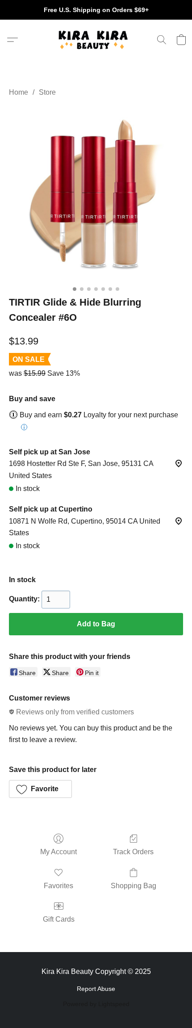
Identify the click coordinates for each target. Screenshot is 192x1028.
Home (18, 92)
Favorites (58, 886)
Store (47, 92)
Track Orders (133, 852)
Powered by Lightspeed (96, 1003)
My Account (58, 852)
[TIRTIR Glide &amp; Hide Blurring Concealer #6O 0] (96, 194)
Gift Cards (59, 919)
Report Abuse (96, 988)
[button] (96, 40)
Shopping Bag (133, 886)
